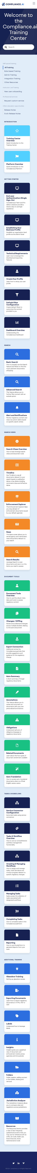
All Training (9, 67)
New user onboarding (13, 91)
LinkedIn (18, 1163)
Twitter (14, 1163)
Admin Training (10, 75)
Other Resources (11, 82)
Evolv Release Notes (12, 114)
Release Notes (10, 110)
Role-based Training (12, 71)
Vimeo (23, 1163)
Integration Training (12, 78)
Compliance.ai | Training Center (12, 4)
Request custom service (14, 101)
